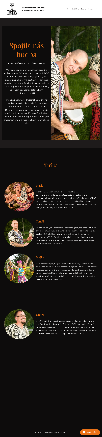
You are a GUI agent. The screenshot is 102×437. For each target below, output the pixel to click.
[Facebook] (97, 9)
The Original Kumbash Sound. (71, 334)
